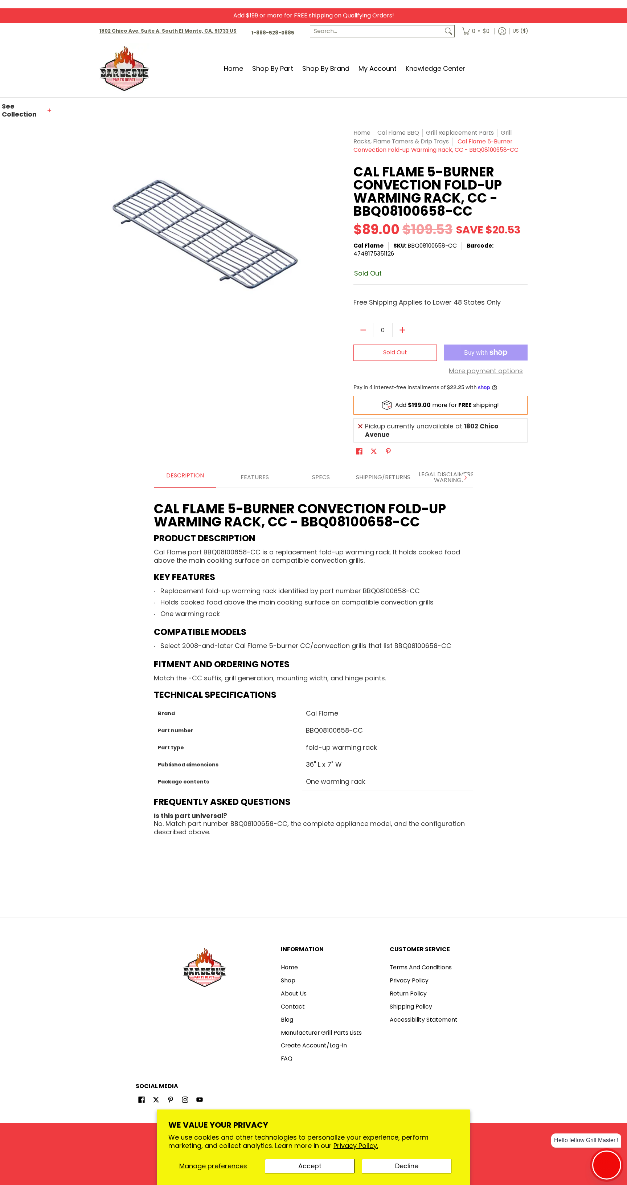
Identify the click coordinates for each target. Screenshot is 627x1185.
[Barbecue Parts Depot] (126, 68)
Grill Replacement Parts (460, 133)
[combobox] (376, 31)
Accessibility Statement (424, 1019)
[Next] (465, 478)
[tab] (185, 478)
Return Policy (408, 993)
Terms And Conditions (421, 967)
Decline (406, 1165)
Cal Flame (368, 245)
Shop (288, 980)
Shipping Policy (411, 1006)
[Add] (402, 330)
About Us (294, 993)
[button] (27, 110)
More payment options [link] (486, 371)
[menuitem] (475, 31)
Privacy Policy (409, 980)
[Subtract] (363, 330)
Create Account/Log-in (314, 1045)
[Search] (448, 31)
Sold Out (395, 352)
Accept (309, 1165)
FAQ (286, 1058)
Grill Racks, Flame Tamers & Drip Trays (432, 137)
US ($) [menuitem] (520, 31)
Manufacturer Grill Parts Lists (321, 1033)
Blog (287, 1019)
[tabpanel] (313, 666)
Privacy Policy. (355, 1145)
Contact (293, 1006)
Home (361, 133)
